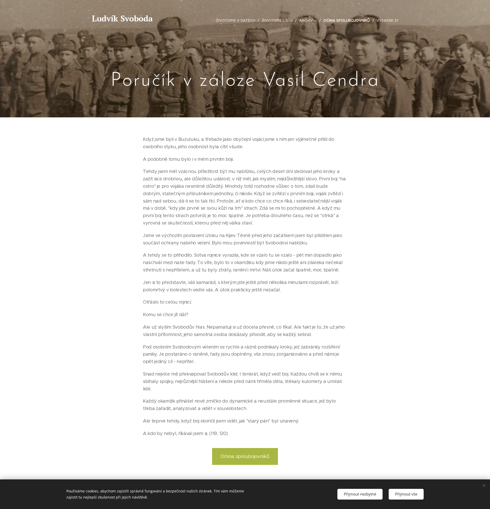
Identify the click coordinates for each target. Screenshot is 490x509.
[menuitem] (237, 20)
